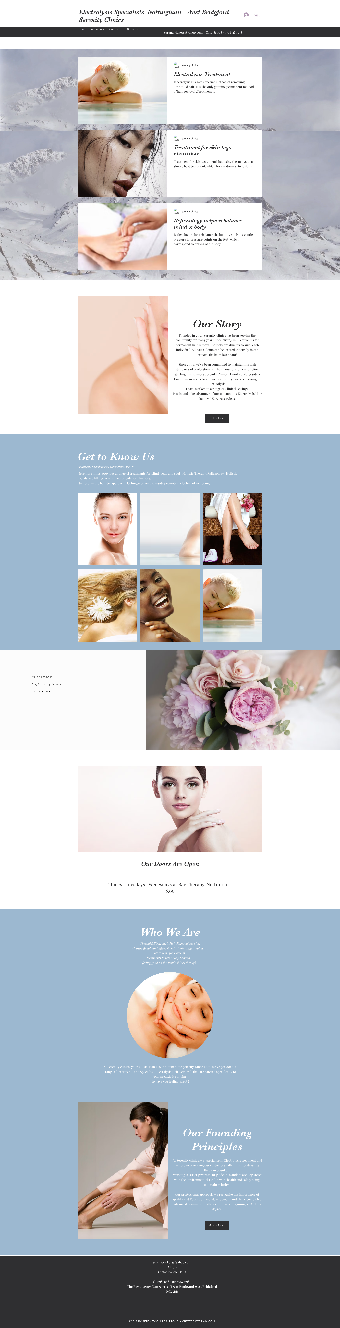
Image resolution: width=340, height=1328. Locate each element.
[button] (107, 529)
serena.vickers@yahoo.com (183, 32)
